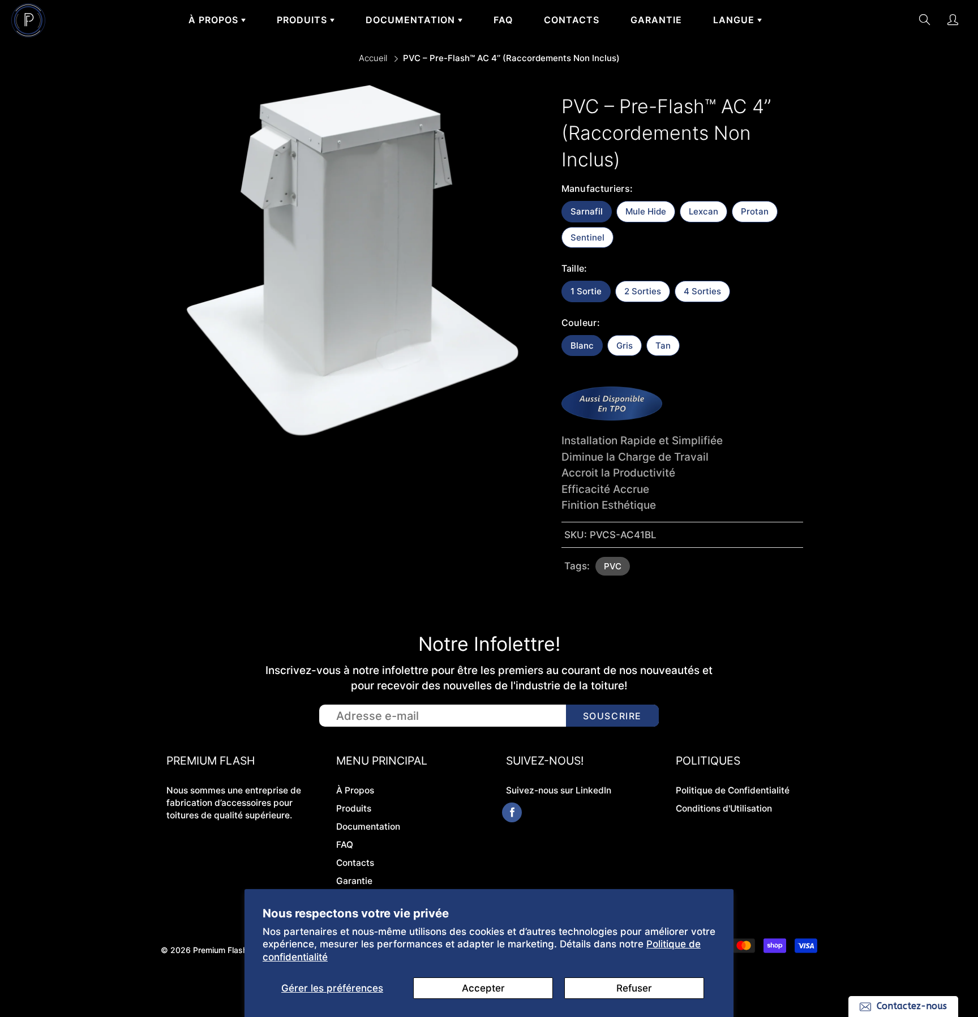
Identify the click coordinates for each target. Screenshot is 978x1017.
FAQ (503, 19)
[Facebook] (512, 812)
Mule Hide (645, 211)
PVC (612, 566)
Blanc (582, 345)
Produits (303, 19)
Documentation (412, 19)
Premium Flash (220, 950)
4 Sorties (702, 291)
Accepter (483, 988)
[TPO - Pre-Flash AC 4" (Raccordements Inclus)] (611, 416)
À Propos (214, 19)
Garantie (656, 19)
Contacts (571, 19)
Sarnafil (586, 211)
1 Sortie (586, 291)
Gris (624, 345)
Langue (735, 19)
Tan (663, 345)
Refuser (634, 988)
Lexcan (703, 211)
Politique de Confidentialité (733, 790)
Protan (755, 211)
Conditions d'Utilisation (724, 808)
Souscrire (612, 716)
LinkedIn (593, 790)
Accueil (373, 58)
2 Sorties (642, 291)
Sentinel (587, 237)
